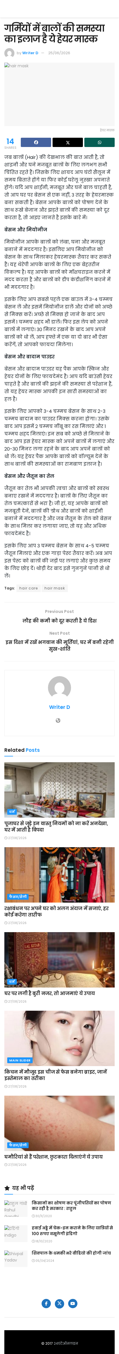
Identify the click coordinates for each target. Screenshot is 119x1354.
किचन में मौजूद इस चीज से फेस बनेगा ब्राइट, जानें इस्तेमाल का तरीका (55, 1075)
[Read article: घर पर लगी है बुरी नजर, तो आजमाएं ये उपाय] (59, 960)
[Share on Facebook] (36, 142)
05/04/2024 (44, 1261)
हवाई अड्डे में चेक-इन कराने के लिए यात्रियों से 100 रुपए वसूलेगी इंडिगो (72, 1231)
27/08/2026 (17, 838)
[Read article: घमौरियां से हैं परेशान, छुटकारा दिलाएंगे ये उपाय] (59, 1123)
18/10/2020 (43, 1241)
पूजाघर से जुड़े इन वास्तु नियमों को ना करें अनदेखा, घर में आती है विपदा (56, 826)
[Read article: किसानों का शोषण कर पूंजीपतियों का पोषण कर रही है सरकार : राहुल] (15, 1208)
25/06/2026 (59, 53)
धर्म (12, 812)
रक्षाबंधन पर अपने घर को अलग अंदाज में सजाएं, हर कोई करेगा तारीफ (56, 911)
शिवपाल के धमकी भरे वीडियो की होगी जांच (71, 1253)
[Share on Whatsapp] (99, 142)
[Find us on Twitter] (59, 1303)
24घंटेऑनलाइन (66, 1343)
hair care (28, 588)
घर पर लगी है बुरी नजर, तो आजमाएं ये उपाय (49, 993)
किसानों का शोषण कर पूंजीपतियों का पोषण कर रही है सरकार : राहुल (71, 1206)
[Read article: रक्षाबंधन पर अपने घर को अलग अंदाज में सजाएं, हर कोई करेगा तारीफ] (59, 875)
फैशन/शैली (18, 896)
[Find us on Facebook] (46, 1303)
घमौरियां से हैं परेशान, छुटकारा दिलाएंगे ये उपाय (53, 1157)
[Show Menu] (112, 8)
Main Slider (20, 1060)
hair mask (54, 588)
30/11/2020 (43, 1216)
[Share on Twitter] (68, 142)
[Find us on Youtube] (72, 1303)
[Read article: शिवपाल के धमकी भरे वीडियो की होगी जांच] (15, 1258)
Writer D (30, 53)
